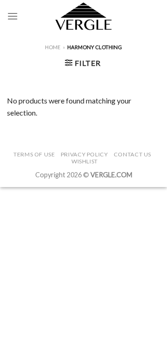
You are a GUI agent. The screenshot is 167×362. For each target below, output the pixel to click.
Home (52, 47)
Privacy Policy (84, 154)
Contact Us (132, 154)
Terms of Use (34, 154)
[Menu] (12, 16)
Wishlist (84, 161)
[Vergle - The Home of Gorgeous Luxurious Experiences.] (83, 16)
